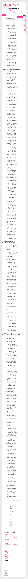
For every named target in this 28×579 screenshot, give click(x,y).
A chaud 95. (23, 16)
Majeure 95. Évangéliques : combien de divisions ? (14, 6)
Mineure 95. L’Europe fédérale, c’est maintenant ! (23, 30)
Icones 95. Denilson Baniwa (24, 21)
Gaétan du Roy (11, 10)
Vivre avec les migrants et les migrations (6, 537)
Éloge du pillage (7, 540)
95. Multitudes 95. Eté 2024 (14, 4)
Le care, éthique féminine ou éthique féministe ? (7, 543)
